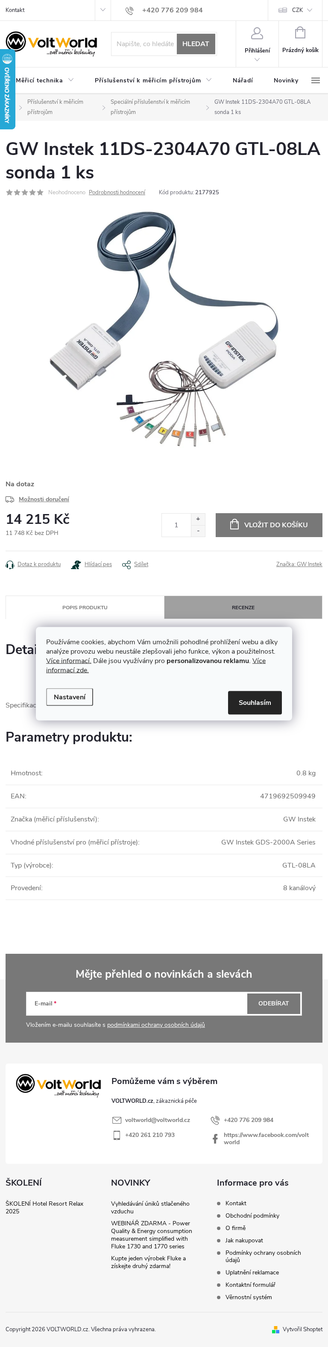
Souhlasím (255, 702)
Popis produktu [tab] (85, 607)
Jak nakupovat (244, 1240)
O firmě (236, 1228)
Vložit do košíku (276, 525)
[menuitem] (45, 80)
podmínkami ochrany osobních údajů (156, 1025)
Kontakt (15, 10)
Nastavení (69, 696)
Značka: (299, 564)
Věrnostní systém (249, 1297)
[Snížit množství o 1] (198, 531)
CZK (297, 10)
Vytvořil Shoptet (302, 1329)
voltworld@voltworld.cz (157, 1120)
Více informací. (68, 660)
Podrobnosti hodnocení (117, 192)
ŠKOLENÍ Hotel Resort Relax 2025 (44, 1208)
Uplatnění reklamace (252, 1272)
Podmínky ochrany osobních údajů (263, 1256)
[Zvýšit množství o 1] (198, 519)
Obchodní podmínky (252, 1216)
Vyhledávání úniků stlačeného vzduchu (150, 1208)
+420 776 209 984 (248, 1120)
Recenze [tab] (243, 607)
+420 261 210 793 (150, 1135)
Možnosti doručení (44, 499)
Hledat (195, 44)
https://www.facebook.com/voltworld (266, 1138)
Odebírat (273, 1003)
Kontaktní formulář (250, 1285)
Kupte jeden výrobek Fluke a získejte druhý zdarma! (148, 1262)
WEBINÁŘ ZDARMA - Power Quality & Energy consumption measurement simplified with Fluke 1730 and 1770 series (151, 1235)
